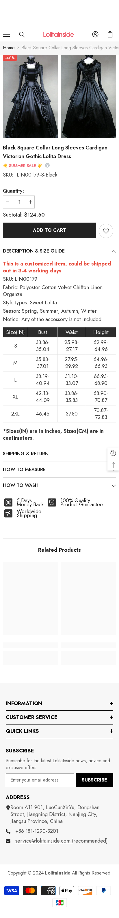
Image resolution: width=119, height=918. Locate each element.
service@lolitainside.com (43, 841)
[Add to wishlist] (106, 231)
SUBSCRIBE (94, 780)
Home (9, 47)
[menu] (6, 34)
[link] (30, 645)
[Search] (21, 34)
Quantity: (13, 190)
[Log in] (95, 34)
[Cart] (110, 34)
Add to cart (49, 230)
